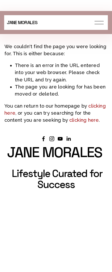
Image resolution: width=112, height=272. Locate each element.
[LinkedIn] (68, 138)
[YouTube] (60, 138)
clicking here (84, 120)
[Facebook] (43, 138)
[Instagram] (51, 138)
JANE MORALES (22, 22)
